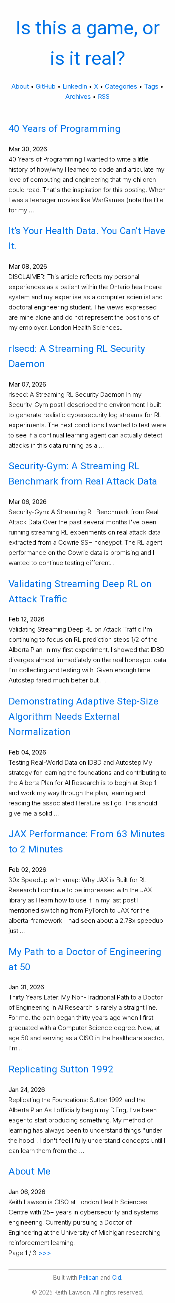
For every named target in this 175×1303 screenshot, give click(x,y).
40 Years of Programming (64, 128)
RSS (104, 96)
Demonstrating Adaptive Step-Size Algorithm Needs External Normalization (83, 716)
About (20, 86)
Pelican (89, 1277)
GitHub (46, 86)
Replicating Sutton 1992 (60, 1069)
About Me (29, 1171)
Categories (121, 86)
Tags (151, 86)
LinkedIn (74, 86)
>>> (44, 1253)
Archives (78, 96)
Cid (116, 1277)
